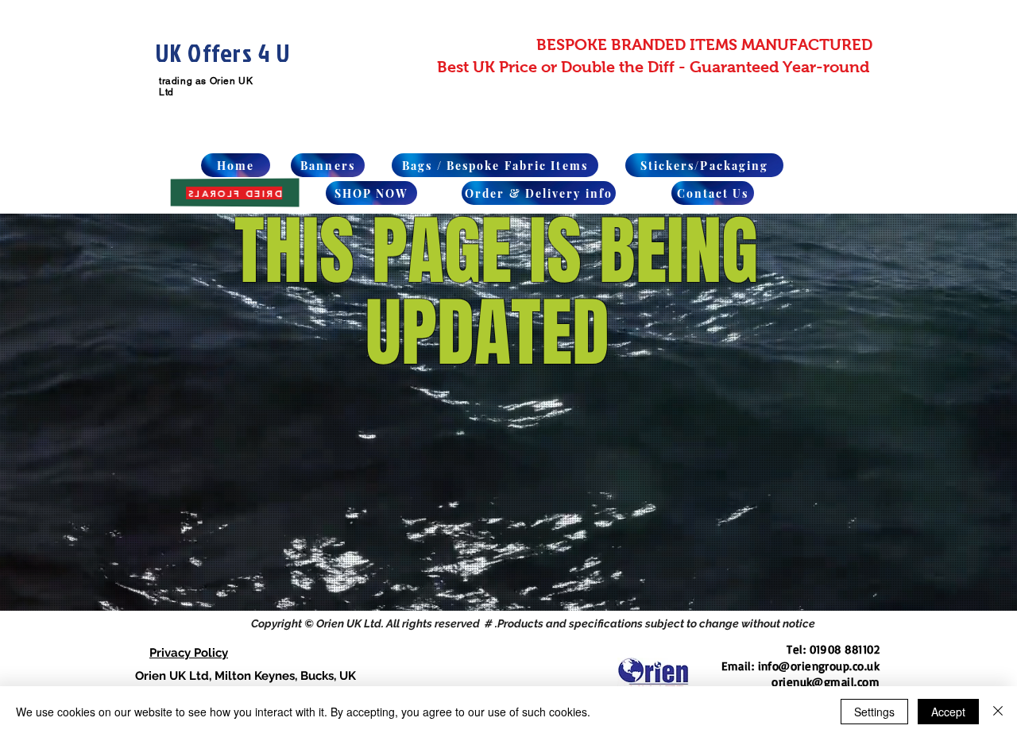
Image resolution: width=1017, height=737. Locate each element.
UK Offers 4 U (223, 53)
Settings (874, 712)
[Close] (997, 711)
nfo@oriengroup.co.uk (820, 665)
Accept (948, 712)
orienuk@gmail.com (825, 681)
